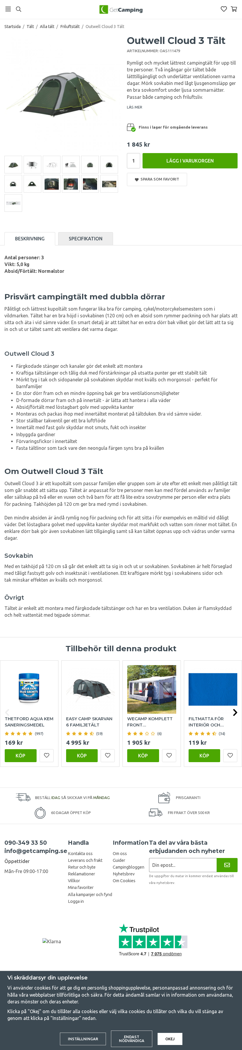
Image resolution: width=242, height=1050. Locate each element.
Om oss (120, 853)
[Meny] (8, 9)
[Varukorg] (234, 9)
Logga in (76, 901)
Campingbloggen (128, 867)
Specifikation (85, 238)
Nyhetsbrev (124, 874)
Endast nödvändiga (131, 1039)
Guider (119, 860)
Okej (170, 1039)
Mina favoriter (81, 887)
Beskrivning (30, 238)
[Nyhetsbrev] (227, 865)
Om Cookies (124, 880)
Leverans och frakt (85, 860)
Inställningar (83, 1039)
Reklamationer (81, 874)
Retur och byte (82, 867)
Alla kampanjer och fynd (90, 894)
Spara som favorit (159, 179)
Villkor (74, 880)
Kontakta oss (80, 853)
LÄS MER (134, 107)
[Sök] (18, 9)
